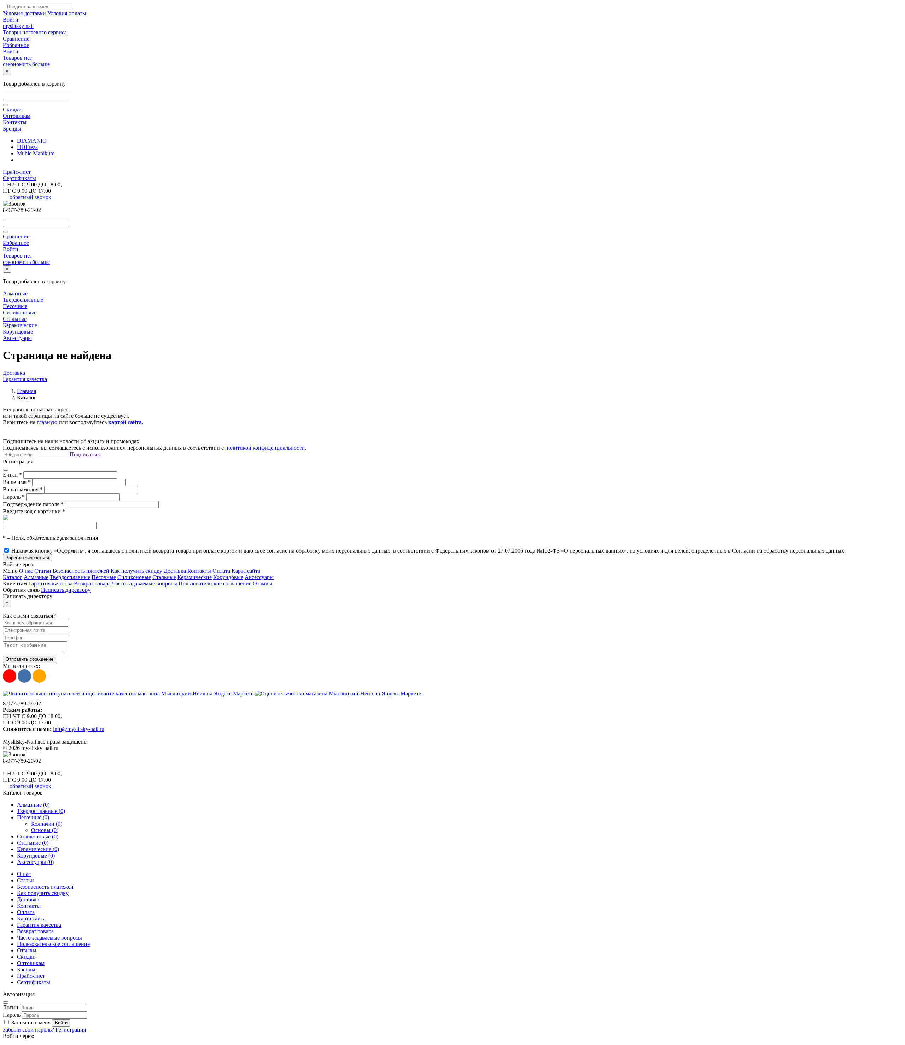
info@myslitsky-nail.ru (78, 729)
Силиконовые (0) (37, 836)
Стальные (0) (32, 843)
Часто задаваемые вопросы (144, 584)
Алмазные (15, 293)
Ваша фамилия (23, 489)
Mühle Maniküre (35, 153)
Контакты (15, 122)
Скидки (12, 109)
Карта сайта (246, 571)
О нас (26, 571)
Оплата (221, 571)
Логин (10, 1007)
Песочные (15, 306)
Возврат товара (92, 584)
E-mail (12, 475)
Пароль (14, 497)
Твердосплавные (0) (41, 811)
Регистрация (71, 1030)
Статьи (42, 571)
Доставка (14, 373)
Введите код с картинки (34, 511)
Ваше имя (17, 482)
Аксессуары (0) (35, 862)
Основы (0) (44, 830)
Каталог (12, 577)
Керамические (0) (38, 849)
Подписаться (85, 454)
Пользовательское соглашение (215, 584)
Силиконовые (19, 313)
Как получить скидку (136, 571)
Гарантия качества (25, 379)
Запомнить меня (31, 1023)
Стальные (15, 319)
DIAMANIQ (32, 141)
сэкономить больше (26, 64)
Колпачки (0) (46, 824)
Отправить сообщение (29, 659)
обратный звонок (30, 197)
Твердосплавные (23, 300)
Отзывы (262, 584)
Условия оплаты (66, 13)
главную (47, 422)
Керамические (20, 325)
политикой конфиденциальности (265, 448)
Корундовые (18, 332)
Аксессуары (17, 338)
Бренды (12, 129)
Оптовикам (16, 116)
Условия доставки (24, 13)
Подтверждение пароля (33, 504)
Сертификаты (19, 178)
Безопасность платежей (81, 571)
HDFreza (27, 147)
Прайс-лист (17, 172)
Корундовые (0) (36, 856)
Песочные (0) (33, 817)
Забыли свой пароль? (29, 1030)
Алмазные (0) (33, 805)
